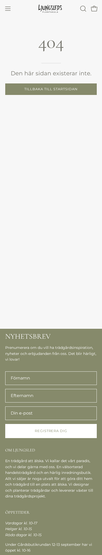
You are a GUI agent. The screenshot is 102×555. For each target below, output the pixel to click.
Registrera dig (51, 431)
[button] (82, 8)
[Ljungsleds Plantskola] (51, 8)
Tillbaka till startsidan (50, 89)
